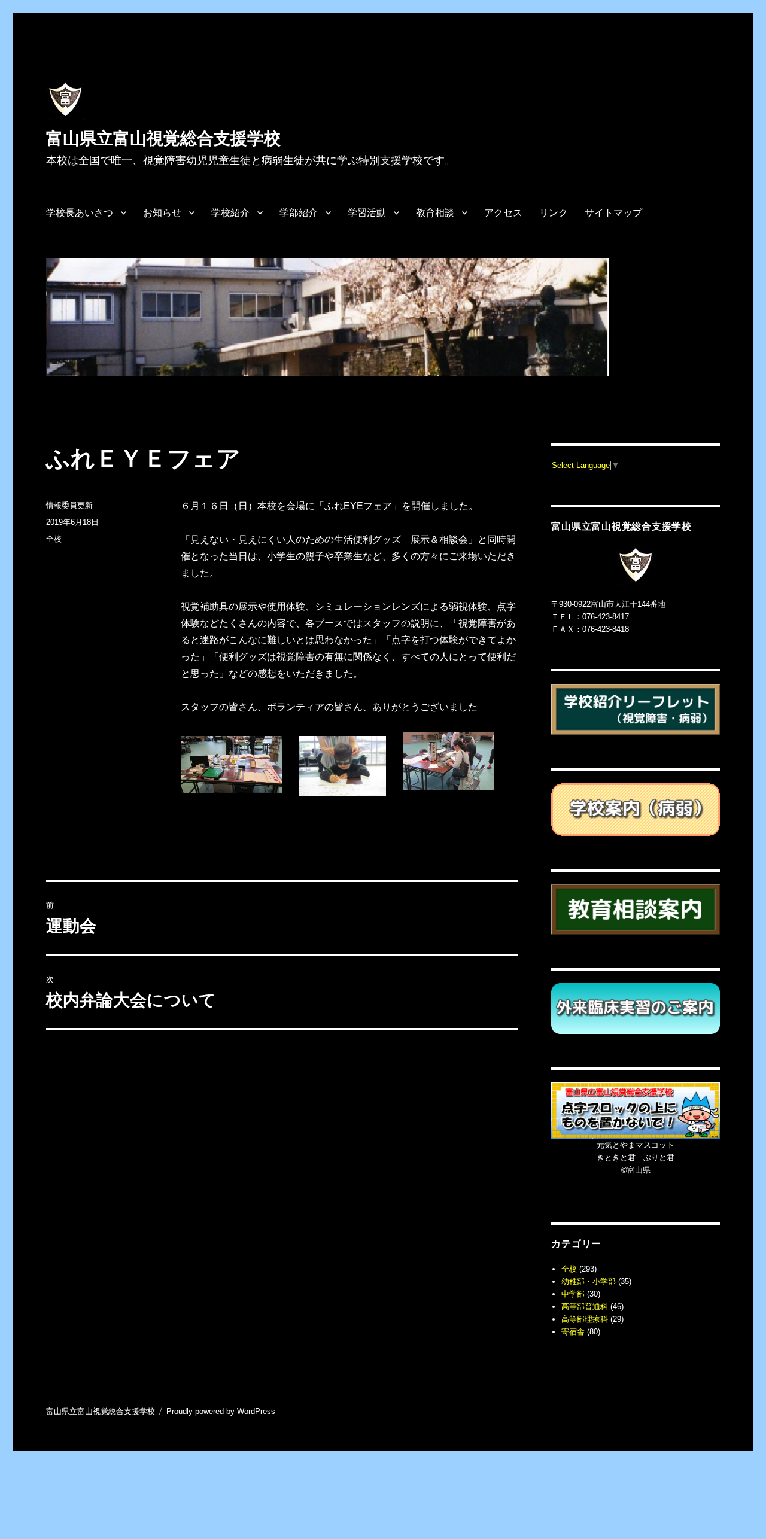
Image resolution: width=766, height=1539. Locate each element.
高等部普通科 (584, 1306)
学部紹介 (298, 213)
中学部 (573, 1293)
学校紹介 (230, 213)
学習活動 (367, 213)
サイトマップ (613, 213)
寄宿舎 (573, 1331)
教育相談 (435, 213)
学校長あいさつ (79, 213)
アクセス (503, 213)
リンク (553, 213)
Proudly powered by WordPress (220, 1411)
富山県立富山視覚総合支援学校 (163, 138)
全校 (54, 538)
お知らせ (162, 213)
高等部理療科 (584, 1319)
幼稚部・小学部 (588, 1281)
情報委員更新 (69, 505)
